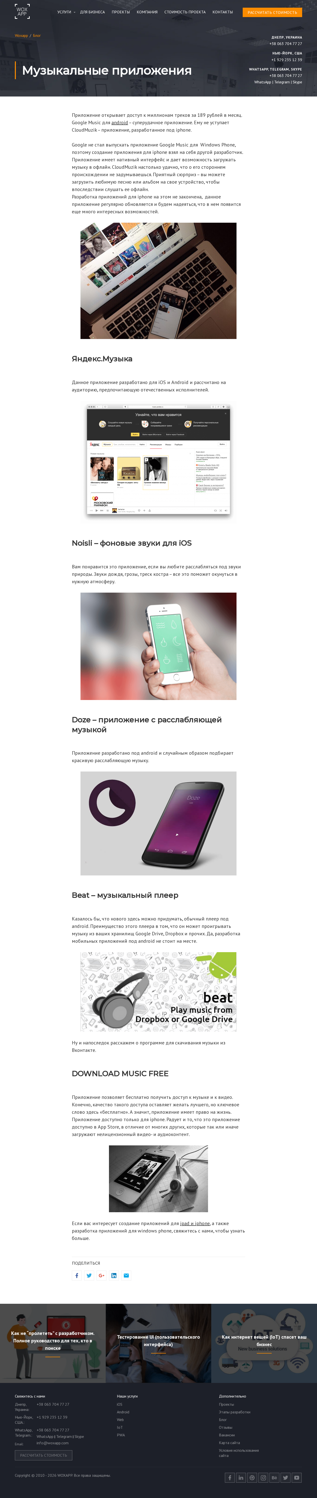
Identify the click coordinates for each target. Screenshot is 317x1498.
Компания (147, 11)
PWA (121, 1434)
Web (120, 1419)
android (119, 122)
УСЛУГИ (64, 11)
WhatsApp (262, 81)
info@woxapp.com (53, 1442)
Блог (223, 1419)
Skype (297, 81)
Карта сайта (229, 1442)
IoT (120, 1427)
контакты (222, 11)
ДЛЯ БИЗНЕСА (92, 11)
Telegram (282, 81)
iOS (119, 1404)
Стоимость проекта (185, 11)
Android (123, 1411)
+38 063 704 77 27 (285, 43)
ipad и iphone (195, 1223)
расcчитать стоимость (272, 12)
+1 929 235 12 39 (286, 59)
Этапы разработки (234, 1411)
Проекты (121, 11)
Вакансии (227, 1434)
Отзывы (225, 1427)
